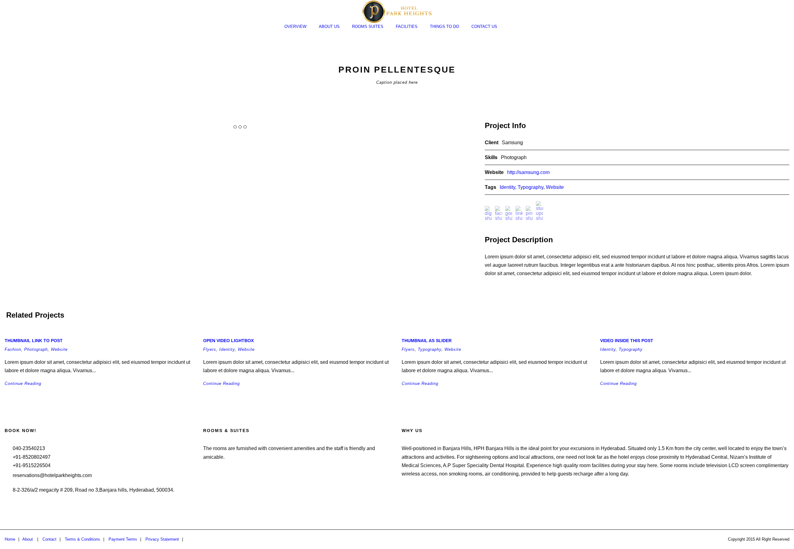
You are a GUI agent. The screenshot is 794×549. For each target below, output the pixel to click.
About (27, 539)
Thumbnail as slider (427, 340)
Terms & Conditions (82, 539)
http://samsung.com (528, 172)
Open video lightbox (228, 340)
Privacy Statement (162, 539)
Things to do (444, 26)
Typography (530, 187)
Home (10, 539)
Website (555, 187)
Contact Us (484, 26)
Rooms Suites (367, 26)
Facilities (406, 26)
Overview (295, 26)
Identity (507, 187)
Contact (49, 539)
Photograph (36, 349)
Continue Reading (23, 383)
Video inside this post (626, 340)
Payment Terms (123, 539)
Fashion (13, 349)
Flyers (209, 349)
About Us (329, 26)
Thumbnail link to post (34, 340)
